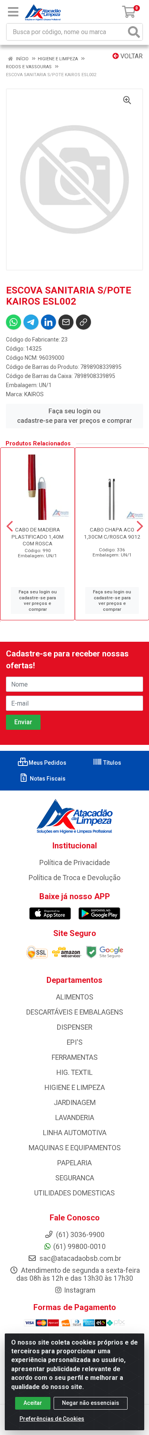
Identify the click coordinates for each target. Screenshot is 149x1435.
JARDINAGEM (75, 1103)
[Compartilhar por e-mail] (66, 322)
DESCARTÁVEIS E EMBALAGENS (74, 1012)
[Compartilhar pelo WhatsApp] (13, 322)
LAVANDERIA (74, 1118)
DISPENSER (74, 1027)
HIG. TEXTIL (74, 1072)
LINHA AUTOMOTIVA (74, 1133)
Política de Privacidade (74, 863)
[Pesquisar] (134, 32)
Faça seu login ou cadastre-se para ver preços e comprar (74, 415)
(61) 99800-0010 (79, 1247)
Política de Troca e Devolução (74, 878)
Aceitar (32, 1403)
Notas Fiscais (47, 778)
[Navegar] (10, 526)
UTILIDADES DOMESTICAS (74, 1193)
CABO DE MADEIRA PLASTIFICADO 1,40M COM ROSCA (38, 536)
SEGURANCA (74, 1178)
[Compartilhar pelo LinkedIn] (48, 322)
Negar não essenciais (90, 1403)
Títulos (111, 763)
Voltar (131, 56)
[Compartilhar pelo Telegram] (31, 322)
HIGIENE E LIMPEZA (75, 1088)
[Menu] (13, 12)
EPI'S (75, 1042)
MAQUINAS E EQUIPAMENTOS (75, 1148)
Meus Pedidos (46, 763)
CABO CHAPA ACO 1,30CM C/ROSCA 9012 (112, 532)
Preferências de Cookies (51, 1419)
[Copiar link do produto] (83, 322)
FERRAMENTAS (75, 1057)
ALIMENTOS (74, 997)
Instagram (79, 1290)
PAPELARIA (74, 1163)
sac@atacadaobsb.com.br (79, 1258)
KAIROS (34, 394)
